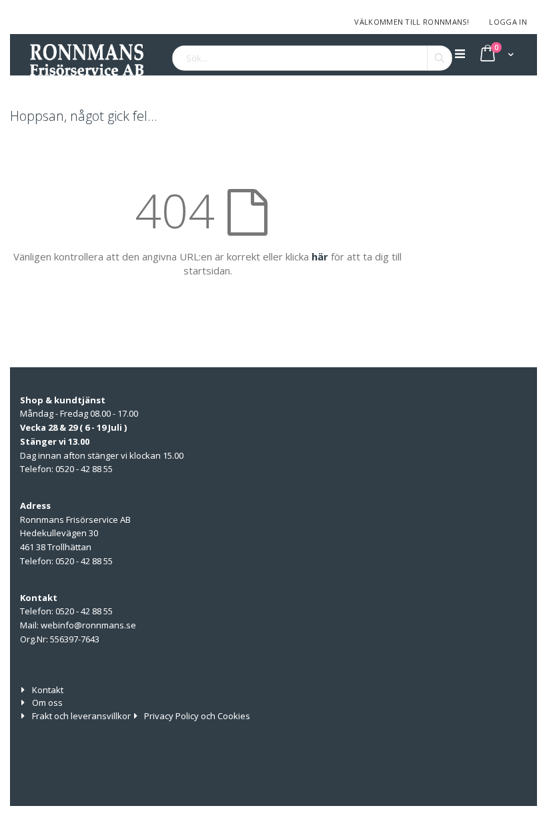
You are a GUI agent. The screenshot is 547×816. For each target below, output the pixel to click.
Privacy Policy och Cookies (197, 716)
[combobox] (312, 58)
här (320, 256)
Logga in (508, 22)
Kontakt (47, 690)
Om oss (47, 702)
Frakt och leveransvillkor (81, 716)
